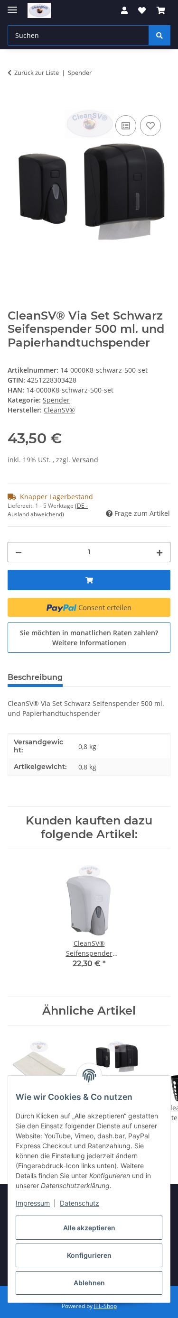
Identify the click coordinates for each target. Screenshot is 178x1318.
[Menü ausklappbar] (12, 6)
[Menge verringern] (18, 552)
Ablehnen (89, 1283)
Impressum (33, 1203)
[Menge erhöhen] (159, 552)
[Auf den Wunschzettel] (150, 125)
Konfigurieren (89, 1255)
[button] (124, 10)
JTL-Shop (105, 1306)
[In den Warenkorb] (15, 102)
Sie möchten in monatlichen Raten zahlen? (89, 637)
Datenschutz (79, 1203)
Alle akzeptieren (89, 1228)
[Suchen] (159, 35)
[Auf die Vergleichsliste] (125, 125)
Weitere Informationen (89, 642)
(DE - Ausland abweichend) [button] (48, 510)
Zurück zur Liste (36, 72)
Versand (85, 459)
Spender (56, 399)
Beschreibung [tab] (35, 677)
